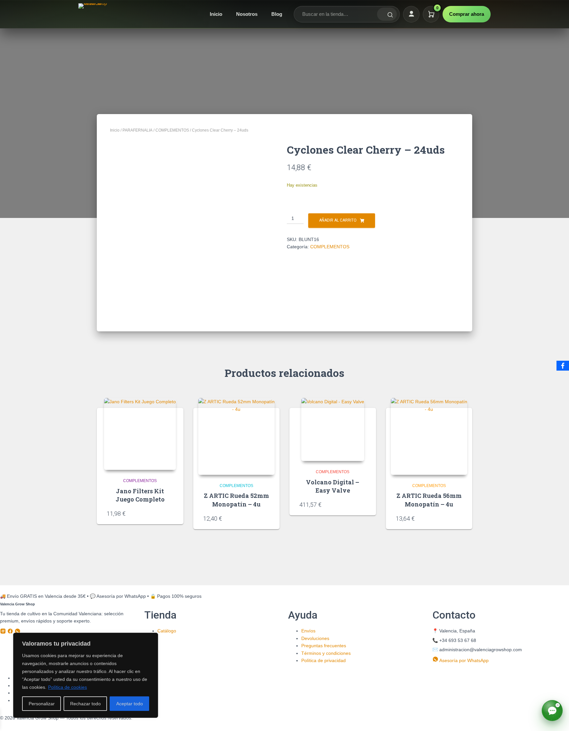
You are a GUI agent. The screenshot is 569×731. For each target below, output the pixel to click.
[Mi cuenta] (411, 14)
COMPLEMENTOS (172, 130)
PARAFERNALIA (137, 130)
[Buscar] (387, 14)
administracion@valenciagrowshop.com (480, 649)
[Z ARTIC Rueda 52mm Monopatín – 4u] (236, 436)
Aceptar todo (129, 703)
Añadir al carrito (338, 220)
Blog (276, 14)
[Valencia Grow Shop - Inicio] (93, 14)
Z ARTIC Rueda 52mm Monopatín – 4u (236, 500)
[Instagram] (3, 632)
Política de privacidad (323, 660)
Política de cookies (67, 687)
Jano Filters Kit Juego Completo (140, 495)
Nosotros (246, 14)
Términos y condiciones (326, 653)
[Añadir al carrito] (171, 513)
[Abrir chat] (552, 710)
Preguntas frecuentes (323, 645)
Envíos (308, 630)
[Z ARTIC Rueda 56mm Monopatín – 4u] (429, 436)
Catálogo (166, 630)
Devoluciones (315, 638)
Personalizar (42, 703)
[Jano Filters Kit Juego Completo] (140, 434)
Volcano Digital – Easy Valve (332, 486)
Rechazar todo (85, 703)
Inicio (216, 14)
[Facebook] (10, 632)
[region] (85, 675)
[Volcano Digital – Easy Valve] (332, 429)
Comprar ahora (466, 14)
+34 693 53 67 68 (457, 640)
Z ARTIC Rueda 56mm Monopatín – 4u (429, 500)
